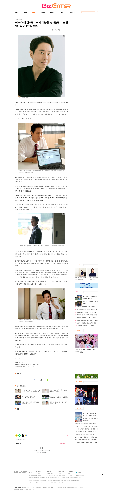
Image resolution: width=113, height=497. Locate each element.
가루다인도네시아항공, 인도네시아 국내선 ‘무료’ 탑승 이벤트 (90, 414)
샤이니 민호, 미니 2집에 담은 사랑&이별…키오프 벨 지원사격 (86, 431)
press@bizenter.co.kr (30, 366)
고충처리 (59, 473)
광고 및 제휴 (38, 471)
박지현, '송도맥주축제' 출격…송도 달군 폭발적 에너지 (58, 390)
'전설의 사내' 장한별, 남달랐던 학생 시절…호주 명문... (87, 323)
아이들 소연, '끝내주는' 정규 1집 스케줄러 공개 (90, 419)
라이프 (43, 12)
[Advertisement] (86, 364)
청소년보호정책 (61, 471)
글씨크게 (67, 30)
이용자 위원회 (70, 471)
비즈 (16, 12)
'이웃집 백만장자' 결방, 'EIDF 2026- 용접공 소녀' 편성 (87, 317)
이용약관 (49, 471)
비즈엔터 (16, 19)
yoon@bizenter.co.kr (23, 362)
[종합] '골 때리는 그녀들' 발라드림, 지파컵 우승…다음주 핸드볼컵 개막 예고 (58, 397)
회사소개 (31, 472)
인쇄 (61, 30)
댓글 (59, 30)
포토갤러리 (79, 381)
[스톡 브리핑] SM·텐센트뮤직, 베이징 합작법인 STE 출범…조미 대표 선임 (86, 437)
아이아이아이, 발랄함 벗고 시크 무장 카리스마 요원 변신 (86, 439)
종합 (62, 12)
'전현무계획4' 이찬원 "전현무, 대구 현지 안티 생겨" (30, 402)
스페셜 (34, 12)
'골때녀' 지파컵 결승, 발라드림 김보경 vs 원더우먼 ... (87, 320)
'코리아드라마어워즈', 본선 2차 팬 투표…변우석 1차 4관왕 (30, 396)
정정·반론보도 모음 (39, 473)
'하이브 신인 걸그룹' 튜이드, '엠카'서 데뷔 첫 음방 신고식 (86, 426)
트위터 (56, 30)
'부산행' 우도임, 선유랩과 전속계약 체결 (84, 434)
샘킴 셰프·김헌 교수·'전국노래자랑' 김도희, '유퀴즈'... (87, 315)
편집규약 (69, 473)
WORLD (71, 12)
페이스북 (53, 30)
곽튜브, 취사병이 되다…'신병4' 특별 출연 (90, 302)
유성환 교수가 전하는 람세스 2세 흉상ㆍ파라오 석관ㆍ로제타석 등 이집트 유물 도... (31, 391)
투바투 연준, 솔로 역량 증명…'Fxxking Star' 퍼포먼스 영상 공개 (86, 423)
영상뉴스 (79, 330)
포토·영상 (52, 12)
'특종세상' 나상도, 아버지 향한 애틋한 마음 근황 (58, 402)
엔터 (25, 12)
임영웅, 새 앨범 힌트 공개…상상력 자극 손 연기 (87, 325)
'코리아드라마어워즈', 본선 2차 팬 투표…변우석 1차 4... (87, 312)
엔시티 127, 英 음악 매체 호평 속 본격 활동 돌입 (86, 429)
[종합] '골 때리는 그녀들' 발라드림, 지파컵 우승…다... (90, 297)
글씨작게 (64, 30)
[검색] (97, 12)
